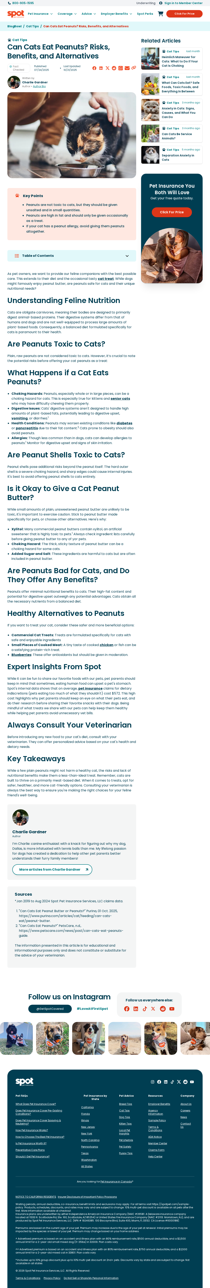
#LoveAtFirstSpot (92, 1008)
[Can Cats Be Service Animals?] (172, 133)
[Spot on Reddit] (163, 1009)
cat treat (106, 278)
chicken (106, 645)
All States (87, 1166)
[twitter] (107, 68)
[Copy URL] (133, 68)
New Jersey (88, 1127)
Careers (185, 1110)
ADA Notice (155, 1137)
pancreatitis (27, 428)
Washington (89, 1160)
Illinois (85, 1120)
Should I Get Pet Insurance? (33, 1156)
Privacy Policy (52, 1278)
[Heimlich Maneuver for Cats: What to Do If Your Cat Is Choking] (172, 58)
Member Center (157, 1143)
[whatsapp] (120, 68)
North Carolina (90, 1140)
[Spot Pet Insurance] (25, 1082)
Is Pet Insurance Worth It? (31, 1143)
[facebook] (94, 68)
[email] (127, 68)
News (183, 1117)
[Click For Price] (160, 14)
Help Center (155, 1156)
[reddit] (114, 68)
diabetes (124, 423)
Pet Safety (125, 1146)
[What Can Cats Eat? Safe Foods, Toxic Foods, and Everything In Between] (172, 84)
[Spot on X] (154, 1009)
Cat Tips (124, 1110)
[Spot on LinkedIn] (135, 1009)
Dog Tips (124, 1117)
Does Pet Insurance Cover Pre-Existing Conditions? (39, 1112)
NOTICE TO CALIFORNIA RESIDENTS (36, 1196)
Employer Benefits (159, 1104)
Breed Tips (125, 1104)
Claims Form (156, 1150)
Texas (85, 1153)
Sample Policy (157, 1120)
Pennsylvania (89, 1146)
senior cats (120, 398)
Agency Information (155, 1112)
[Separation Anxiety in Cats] (172, 155)
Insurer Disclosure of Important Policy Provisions (87, 1196)
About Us (186, 1104)
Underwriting (145, 3)
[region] (105, 1038)
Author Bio (39, 86)
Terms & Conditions (155, 1128)
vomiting (19, 418)
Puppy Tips (125, 1153)
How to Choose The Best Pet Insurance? (40, 1137)
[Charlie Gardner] (14, 82)
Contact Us (185, 1125)
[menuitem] (40, 14)
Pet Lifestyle (126, 1140)
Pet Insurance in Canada (116, 1181)
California (87, 1107)
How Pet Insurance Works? (32, 1130)
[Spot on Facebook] (126, 1009)
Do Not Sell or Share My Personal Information (91, 1278)
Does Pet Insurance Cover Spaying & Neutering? (38, 1122)
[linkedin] (100, 68)
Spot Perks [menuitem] (145, 14)
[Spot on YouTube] (172, 1009)
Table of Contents (38, 255)
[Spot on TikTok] (145, 1009)
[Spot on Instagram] (152, 1081)
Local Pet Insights (124, 1131)
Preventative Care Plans (30, 1150)
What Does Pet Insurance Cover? (36, 1104)
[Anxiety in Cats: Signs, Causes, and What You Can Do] (172, 110)
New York (86, 1133)
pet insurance (90, 688)
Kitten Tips (125, 1123)
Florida (85, 1114)
